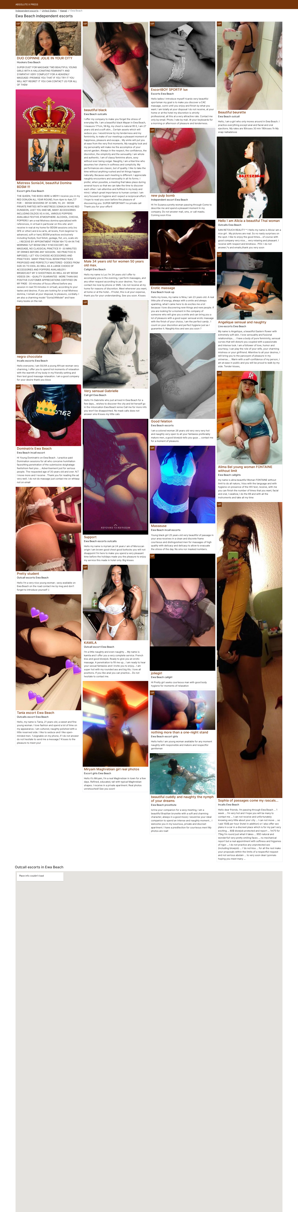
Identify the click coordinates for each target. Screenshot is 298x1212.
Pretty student (28, 574)
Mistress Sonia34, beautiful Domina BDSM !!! (44, 185)
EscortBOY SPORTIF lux (169, 89)
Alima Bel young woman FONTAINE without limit (245, 469)
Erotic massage (163, 288)
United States (49, 10)
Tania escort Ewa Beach (35, 713)
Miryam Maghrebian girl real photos (111, 769)
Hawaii (63, 10)
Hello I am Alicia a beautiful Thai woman (249, 221)
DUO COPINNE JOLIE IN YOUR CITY (44, 58)
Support (90, 537)
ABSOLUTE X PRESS (27, 4)
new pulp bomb (163, 195)
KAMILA (90, 643)
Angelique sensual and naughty (242, 322)
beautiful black (95, 110)
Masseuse (159, 526)
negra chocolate (29, 356)
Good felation (161, 421)
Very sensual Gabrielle (101, 391)
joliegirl (156, 673)
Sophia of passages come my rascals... (248, 800)
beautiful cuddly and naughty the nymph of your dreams (182, 799)
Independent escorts (27, 10)
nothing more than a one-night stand (179, 732)
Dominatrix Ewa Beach (34, 448)
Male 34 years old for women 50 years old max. (114, 263)
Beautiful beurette (232, 112)
